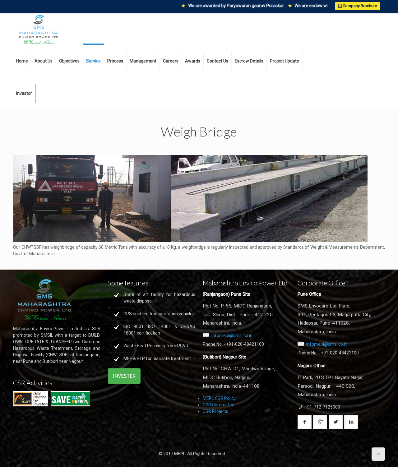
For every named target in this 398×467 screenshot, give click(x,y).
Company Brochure (359, 5)
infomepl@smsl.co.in (231, 335)
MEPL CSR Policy (219, 398)
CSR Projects (215, 411)
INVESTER (124, 376)
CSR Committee (218, 404)
